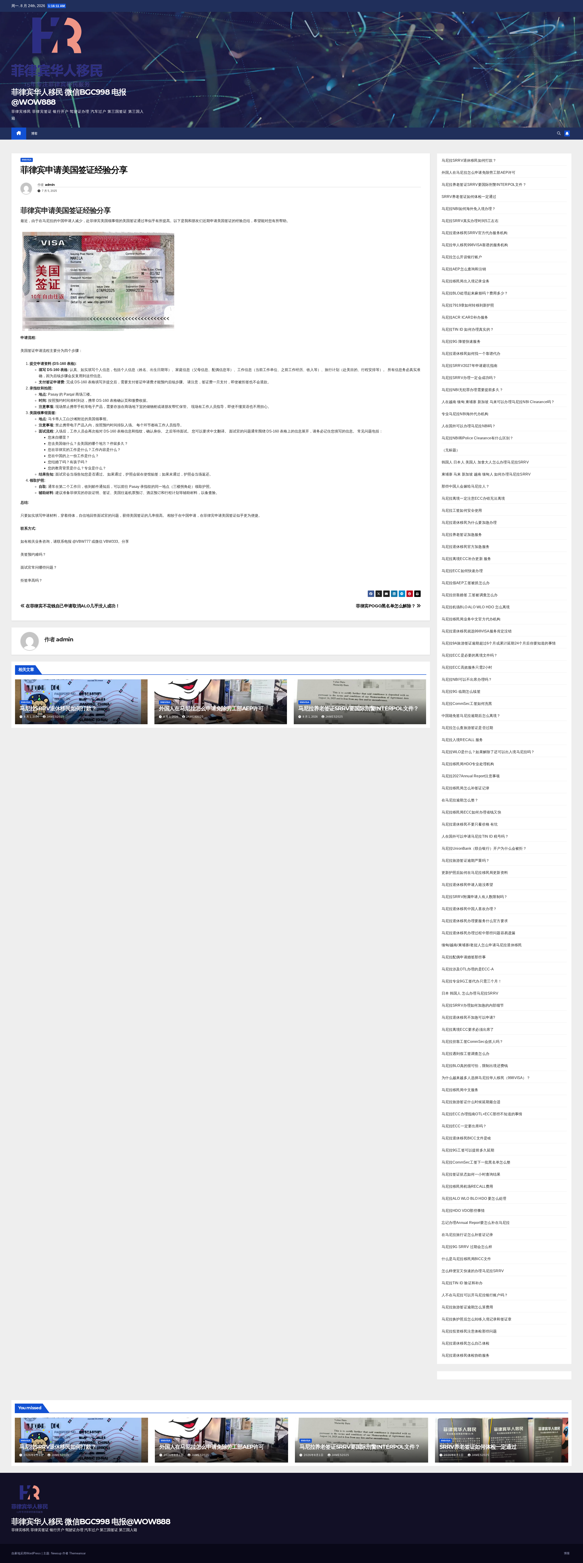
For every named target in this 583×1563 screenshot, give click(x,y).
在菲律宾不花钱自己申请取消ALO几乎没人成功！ (72, 606)
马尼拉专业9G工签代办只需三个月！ (472, 981)
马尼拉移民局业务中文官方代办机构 (471, 619)
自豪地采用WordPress (26, 1553)
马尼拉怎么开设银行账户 (462, 257)
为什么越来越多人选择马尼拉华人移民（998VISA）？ (486, 1078)
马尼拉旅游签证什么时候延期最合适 (471, 1102)
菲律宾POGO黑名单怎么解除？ (386, 606)
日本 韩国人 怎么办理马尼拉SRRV (470, 993)
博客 (34, 133)
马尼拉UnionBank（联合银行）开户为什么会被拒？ (484, 848)
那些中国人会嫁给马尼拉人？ (466, 486)
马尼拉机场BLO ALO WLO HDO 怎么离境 (476, 607)
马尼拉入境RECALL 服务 (462, 740)
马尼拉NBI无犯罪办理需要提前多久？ (472, 390)
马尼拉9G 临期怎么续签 (461, 691)
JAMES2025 (55, 716)
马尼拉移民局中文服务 (460, 1090)
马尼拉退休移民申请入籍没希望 (467, 885)
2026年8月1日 (34, 1455)
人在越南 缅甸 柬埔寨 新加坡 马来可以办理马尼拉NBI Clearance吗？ (498, 402)
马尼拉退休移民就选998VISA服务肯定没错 (477, 631)
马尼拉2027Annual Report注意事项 (471, 776)
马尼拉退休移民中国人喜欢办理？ (469, 909)
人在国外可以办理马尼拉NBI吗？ (469, 426)
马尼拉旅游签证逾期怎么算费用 (467, 1307)
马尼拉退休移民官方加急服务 (466, 547)
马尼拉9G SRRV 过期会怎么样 (467, 1247)
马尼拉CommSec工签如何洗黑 (467, 704)
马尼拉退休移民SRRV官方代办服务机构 (475, 233)
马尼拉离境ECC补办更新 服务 (466, 559)
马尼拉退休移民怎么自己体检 (466, 1343)
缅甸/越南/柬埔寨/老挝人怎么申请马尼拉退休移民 (482, 945)
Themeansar (77, 1553)
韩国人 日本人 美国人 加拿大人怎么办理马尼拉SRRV (485, 462)
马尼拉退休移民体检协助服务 (466, 1355)
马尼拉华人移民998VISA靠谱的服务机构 (475, 245)
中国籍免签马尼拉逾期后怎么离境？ (471, 716)
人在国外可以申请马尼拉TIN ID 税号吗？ (475, 836)
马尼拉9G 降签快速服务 (461, 341)
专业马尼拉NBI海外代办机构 (465, 414)
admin (50, 185)
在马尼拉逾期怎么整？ (460, 800)
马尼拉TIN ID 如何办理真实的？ (468, 329)
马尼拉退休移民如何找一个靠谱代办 (471, 354)
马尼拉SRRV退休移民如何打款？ (58, 708)
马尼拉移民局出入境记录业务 (466, 281)
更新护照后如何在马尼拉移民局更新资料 (475, 873)
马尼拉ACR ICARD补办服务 (465, 317)
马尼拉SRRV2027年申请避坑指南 (470, 366)
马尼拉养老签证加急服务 (462, 535)
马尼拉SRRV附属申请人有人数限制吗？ (475, 897)
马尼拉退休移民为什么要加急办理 (469, 522)
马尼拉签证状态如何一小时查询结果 (471, 1174)
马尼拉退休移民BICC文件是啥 (466, 1138)
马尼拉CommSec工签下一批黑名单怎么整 (476, 1162)
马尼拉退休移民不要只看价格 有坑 (470, 824)
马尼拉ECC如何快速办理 (462, 571)
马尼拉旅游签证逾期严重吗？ (466, 860)
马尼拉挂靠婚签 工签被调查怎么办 (470, 595)
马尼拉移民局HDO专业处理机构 (468, 764)
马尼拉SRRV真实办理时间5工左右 (470, 221)
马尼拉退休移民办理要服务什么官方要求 (475, 921)
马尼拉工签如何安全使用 (462, 510)
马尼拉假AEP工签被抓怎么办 (466, 583)
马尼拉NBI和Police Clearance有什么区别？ (478, 438)
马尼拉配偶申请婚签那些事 (464, 957)
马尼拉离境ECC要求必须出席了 (468, 1029)
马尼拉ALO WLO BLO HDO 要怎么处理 (474, 1198)
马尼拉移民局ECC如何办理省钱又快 (471, 812)
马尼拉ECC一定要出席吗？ (464, 1126)
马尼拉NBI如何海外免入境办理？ (469, 209)
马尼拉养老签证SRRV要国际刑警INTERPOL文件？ (358, 708)
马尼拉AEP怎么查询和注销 (464, 269)
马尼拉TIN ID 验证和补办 (462, 1283)
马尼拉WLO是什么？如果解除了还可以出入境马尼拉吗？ (488, 752)
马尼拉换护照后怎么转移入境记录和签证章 (477, 1319)
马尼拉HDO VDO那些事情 (463, 1211)
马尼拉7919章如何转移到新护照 (468, 305)
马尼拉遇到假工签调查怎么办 (466, 1054)
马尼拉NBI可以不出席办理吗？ (467, 679)
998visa (26, 160)
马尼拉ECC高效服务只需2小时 (467, 667)
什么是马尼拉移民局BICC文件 (466, 1259)
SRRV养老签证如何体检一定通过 (469, 197)
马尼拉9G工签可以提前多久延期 (468, 1150)
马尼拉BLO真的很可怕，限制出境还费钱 (475, 1066)
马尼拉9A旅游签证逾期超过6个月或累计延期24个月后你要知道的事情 (499, 643)
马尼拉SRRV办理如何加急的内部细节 (473, 1005)
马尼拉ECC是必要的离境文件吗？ (470, 655)
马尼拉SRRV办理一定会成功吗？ (469, 378)
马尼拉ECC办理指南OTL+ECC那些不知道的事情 (482, 1114)
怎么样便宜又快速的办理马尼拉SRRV (473, 1271)
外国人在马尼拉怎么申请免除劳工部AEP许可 (211, 708)
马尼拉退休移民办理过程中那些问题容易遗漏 (478, 933)
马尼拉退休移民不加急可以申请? (468, 1017)
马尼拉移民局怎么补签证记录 (466, 788)
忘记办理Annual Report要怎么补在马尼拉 (476, 1223)
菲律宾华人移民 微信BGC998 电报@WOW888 (90, 1521)
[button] (559, 133)
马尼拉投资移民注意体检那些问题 (469, 1331)
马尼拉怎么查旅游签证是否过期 (467, 728)
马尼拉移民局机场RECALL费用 (467, 1186)
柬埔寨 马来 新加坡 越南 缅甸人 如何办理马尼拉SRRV (486, 474)
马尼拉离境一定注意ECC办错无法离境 (473, 498)
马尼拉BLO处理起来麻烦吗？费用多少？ (475, 293)
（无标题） (451, 450)
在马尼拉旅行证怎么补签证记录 (467, 1235)
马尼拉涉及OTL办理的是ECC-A (468, 969)
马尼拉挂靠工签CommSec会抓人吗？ (472, 1042)
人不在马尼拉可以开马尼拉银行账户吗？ (475, 1295)
